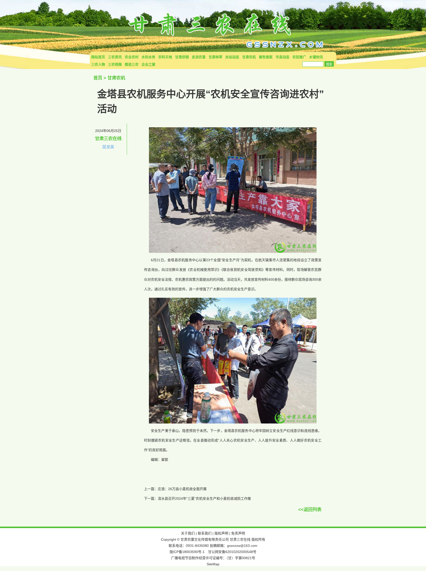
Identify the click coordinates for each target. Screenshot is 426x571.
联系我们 (205, 533)
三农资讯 (115, 57)
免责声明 (238, 533)
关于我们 (188, 533)
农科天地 (165, 57)
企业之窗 (148, 64)
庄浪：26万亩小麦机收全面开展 (182, 489)
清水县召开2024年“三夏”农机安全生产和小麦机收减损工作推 (204, 498)
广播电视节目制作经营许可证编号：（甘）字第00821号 (213, 558)
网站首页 (98, 57)
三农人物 (98, 64)
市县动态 (282, 57)
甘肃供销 (182, 57)
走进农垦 (199, 57)
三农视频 (115, 64)
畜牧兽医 (266, 57)
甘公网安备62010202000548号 (232, 552)
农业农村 (132, 57)
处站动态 (232, 57)
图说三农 (132, 64)
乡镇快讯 (316, 57)
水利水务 (148, 57)
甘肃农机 (249, 57)
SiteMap (213, 564)
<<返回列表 (309, 509)
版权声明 (221, 533)
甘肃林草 (215, 57)
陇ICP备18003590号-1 (187, 552)
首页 (97, 77)
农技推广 (299, 57)
